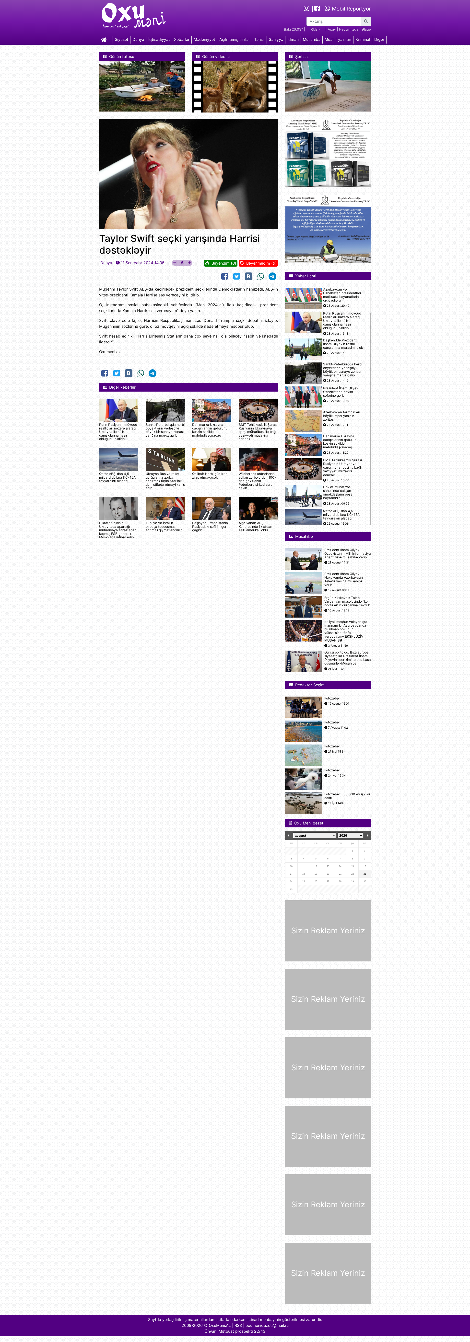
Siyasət (121, 39)
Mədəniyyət (204, 39)
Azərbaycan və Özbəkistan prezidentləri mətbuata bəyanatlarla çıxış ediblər (342, 295)
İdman (293, 39)
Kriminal (362, 39)
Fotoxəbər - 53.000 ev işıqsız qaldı (347, 796)
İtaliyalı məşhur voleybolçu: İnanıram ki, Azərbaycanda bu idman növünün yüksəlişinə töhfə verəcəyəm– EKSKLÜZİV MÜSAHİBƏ (345, 631)
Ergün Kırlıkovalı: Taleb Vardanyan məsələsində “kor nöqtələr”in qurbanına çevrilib (347, 601)
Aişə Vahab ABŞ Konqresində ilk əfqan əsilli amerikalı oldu (255, 526)
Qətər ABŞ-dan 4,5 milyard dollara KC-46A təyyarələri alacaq (117, 477)
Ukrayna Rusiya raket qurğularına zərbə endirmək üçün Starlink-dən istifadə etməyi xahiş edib (165, 481)
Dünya (138, 39)
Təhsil (259, 39)
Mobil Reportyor (350, 9)
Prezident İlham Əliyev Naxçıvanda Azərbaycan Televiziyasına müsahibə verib (343, 579)
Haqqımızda (348, 29)
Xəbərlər (181, 39)
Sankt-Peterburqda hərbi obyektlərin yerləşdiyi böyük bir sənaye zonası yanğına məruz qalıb (165, 430)
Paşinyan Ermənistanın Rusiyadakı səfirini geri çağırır (210, 526)
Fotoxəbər (332, 698)
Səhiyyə (276, 39)
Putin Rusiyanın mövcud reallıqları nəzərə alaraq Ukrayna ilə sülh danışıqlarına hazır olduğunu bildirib (118, 432)
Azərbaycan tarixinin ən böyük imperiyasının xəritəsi (341, 415)
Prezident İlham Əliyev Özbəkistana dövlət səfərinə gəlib (340, 391)
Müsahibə (311, 39)
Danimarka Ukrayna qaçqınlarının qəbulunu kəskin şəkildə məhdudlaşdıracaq (209, 430)
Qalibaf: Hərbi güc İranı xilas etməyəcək (210, 475)
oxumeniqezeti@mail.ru (267, 1325)
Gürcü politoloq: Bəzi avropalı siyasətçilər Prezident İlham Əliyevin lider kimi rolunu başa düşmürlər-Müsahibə (347, 658)
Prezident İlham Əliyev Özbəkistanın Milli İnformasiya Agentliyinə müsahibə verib (347, 553)
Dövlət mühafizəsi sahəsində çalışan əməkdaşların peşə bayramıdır (337, 492)
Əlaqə (366, 29)
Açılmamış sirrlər (234, 39)
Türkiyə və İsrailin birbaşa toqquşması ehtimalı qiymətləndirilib (164, 526)
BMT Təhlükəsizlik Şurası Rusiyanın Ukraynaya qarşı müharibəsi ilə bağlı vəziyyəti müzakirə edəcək (258, 432)
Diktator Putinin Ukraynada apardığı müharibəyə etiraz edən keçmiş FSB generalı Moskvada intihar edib (117, 530)
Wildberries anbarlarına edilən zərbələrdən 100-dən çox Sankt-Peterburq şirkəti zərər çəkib (257, 481)
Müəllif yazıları (338, 39)
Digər (379, 39)
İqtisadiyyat (159, 39)
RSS (238, 1325)
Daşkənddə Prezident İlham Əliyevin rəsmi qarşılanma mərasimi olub (343, 344)
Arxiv (332, 29)
